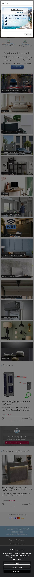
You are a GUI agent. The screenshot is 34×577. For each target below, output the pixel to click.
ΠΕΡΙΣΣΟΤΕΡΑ (17, 559)
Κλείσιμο (28, 34)
